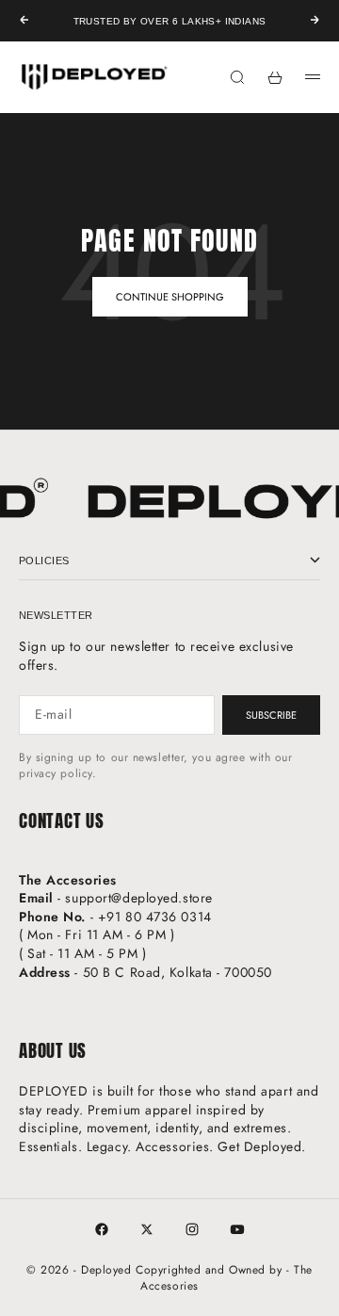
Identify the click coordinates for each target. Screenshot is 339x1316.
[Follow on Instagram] (192, 1229)
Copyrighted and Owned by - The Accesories (224, 1277)
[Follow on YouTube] (237, 1229)
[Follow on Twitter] (146, 1229)
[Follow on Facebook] (101, 1229)
